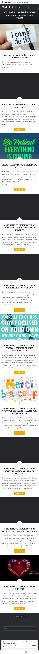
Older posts (19, 616)
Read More (19, 129)
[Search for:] (19, 628)
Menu (33, 7)
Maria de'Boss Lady (12, 7)
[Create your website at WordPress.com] (19, 2)
